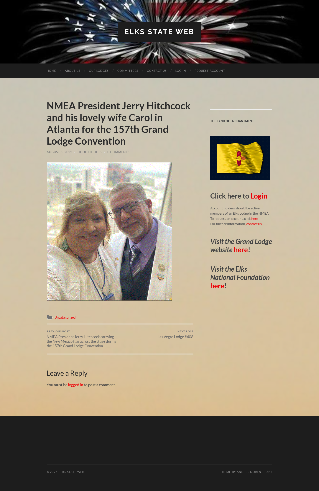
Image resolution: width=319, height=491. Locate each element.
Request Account (210, 70)
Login (258, 196)
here (254, 218)
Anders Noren (249, 472)
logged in (75, 384)
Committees (127, 70)
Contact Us (157, 70)
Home (51, 70)
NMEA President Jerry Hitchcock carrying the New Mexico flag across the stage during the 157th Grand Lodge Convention (81, 339)
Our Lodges (99, 70)
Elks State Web (159, 32)
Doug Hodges (89, 152)
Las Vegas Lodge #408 (175, 334)
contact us (254, 224)
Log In (180, 70)
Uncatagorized (65, 317)
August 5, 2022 (59, 152)
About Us (72, 70)
